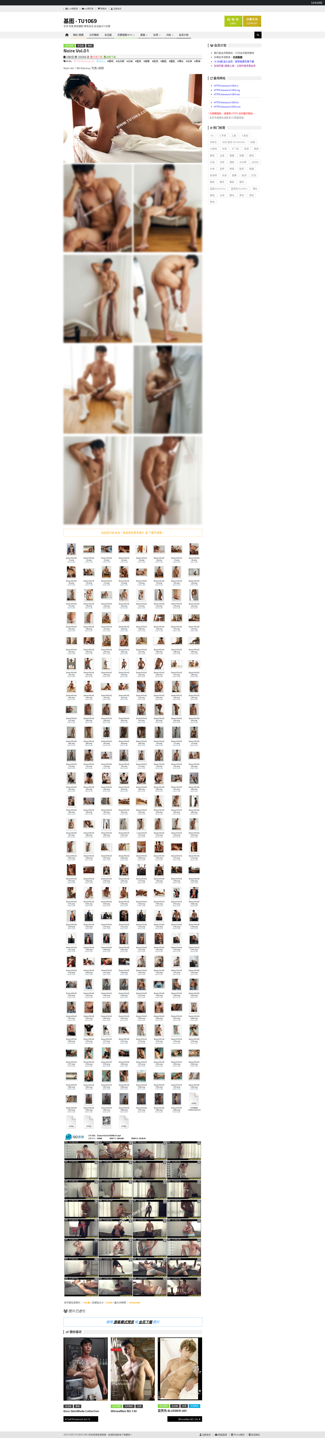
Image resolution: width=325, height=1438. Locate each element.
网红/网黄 (78, 35)
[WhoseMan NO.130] (133, 1369)
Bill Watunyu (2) (85, 61)
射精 (252, 142)
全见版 (108, 35)
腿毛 (241, 182)
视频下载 (111, 57)
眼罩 (232, 168)
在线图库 (194, 1406)
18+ (212, 135)
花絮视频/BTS (124, 35)
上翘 (233, 135)
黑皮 (251, 195)
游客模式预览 (124, 1322)
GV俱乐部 (88, 8)
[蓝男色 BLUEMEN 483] (180, 1369)
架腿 (241, 155)
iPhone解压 (239, 1434)
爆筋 (232, 162)
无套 (222, 155)
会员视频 (69, 45)
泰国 (142, 35)
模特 (251, 155)
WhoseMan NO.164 (188, 1419)
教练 (212, 155)
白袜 (212, 168)
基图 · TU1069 (80, 21)
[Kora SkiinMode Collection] (85, 1369)
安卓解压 (255, 1434)
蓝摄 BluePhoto (218, 188)
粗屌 (241, 168)
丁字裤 (222, 135)
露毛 (232, 195)
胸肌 (212, 182)
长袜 (222, 195)
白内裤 (242, 162)
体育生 (213, 142)
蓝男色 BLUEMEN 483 (172, 1410)
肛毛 (254, 175)
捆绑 (256, 148)
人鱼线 (244, 135)
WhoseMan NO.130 (124, 1411)
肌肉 (244, 175)
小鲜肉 (213, 148)
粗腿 (251, 168)
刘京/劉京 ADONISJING (233, 142)
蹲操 (212, 195)
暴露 (232, 155)
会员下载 (145, 1322)
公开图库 (94, 35)
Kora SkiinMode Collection (81, 1411)
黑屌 (241, 195)
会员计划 (183, 35)
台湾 (155, 35)
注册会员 (117, 8)
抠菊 (246, 148)
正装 (212, 162)
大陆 (168, 35)
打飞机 (235, 148)
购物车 (103, 8)
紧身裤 (213, 175)
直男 (222, 168)
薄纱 (255, 188)
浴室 (222, 162)
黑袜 (212, 202)
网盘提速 (222, 1434)
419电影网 (73, 8)
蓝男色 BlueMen (239, 188)
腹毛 (222, 182)
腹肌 (232, 182)
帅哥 (224, 148)
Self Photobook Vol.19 (78, 1419)
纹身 (224, 175)
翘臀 (234, 175)
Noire (102, 61)
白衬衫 (255, 162)
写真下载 (97, 57)
